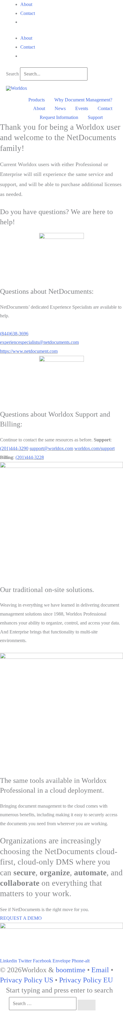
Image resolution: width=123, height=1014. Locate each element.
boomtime (70, 970)
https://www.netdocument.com (29, 351)
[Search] (87, 1005)
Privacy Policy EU (86, 980)
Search (12, 73)
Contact (27, 13)
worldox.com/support (94, 448)
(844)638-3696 (14, 333)
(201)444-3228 (30, 457)
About (26, 4)
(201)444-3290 (14, 448)
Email (100, 970)
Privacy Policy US (26, 980)
